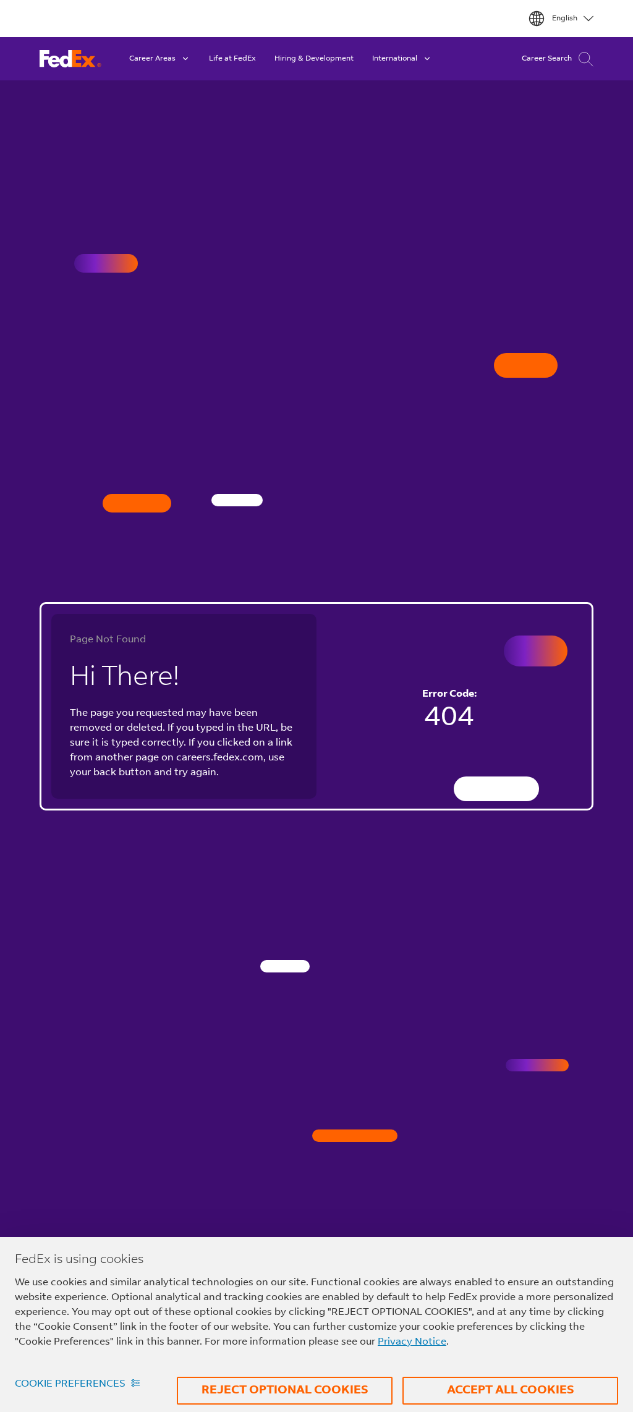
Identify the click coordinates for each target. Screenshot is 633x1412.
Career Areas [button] (152, 58)
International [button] (394, 58)
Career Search (547, 58)
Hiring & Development (314, 58)
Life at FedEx (232, 58)
